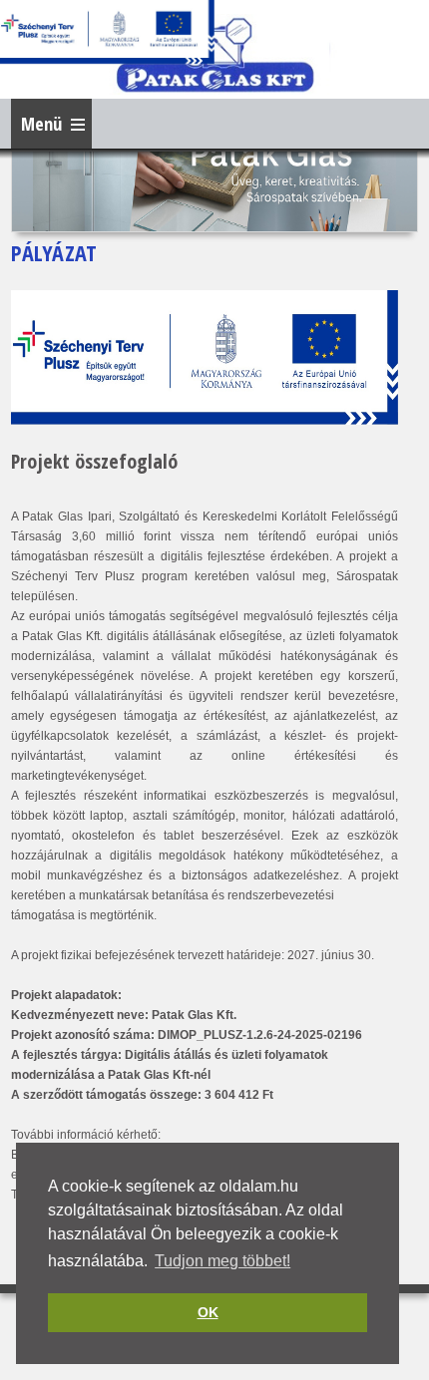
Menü (41, 124)
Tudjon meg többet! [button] (222, 1260)
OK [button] (208, 1312)
